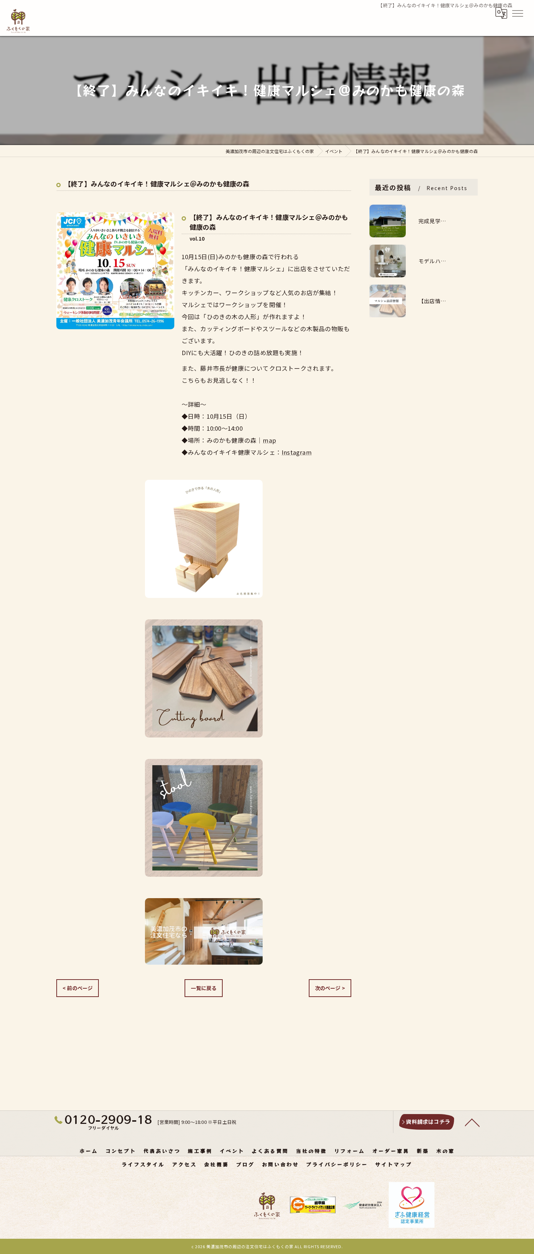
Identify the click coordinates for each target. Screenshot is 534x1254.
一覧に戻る (204, 988)
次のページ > (330, 988)
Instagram (297, 452)
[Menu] (517, 13)
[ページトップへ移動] (472, 1122)
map (269, 440)
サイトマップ (393, 1164)
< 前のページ (77, 988)
